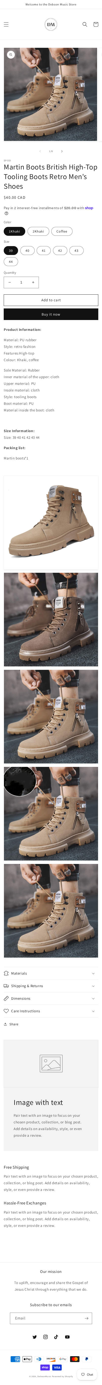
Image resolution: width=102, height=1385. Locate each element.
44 (11, 261)
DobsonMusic (44, 1376)
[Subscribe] (86, 1318)
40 (27, 250)
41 (44, 250)
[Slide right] (61, 151)
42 (60, 250)
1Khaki (14, 231)
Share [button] (14, 1024)
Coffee (61, 231)
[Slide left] (40, 151)
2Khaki (38, 231)
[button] (6, 24)
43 (76, 250)
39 (11, 250)
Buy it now (51, 314)
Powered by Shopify (62, 1376)
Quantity (10, 272)
